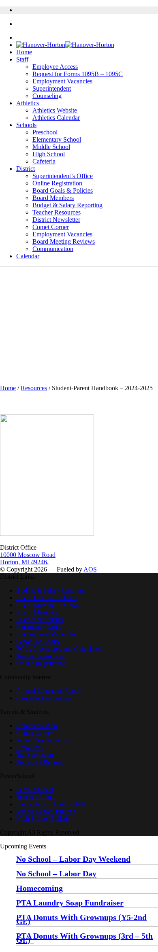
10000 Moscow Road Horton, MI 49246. (28, 558)
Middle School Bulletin (46, 811)
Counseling (47, 95)
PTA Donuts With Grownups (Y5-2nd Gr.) (81, 919)
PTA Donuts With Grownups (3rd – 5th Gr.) (84, 937)
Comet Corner (50, 226)
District (25, 168)
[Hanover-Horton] (65, 44)
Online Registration (57, 183)
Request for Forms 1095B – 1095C (77, 73)
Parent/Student (34, 789)
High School (48, 154)
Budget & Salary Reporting (67, 205)
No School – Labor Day (56, 873)
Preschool (45, 132)
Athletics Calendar (56, 117)
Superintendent (51, 88)
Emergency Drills (38, 626)
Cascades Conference (43, 698)
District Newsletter (56, 219)
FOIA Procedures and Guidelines (58, 648)
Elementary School (56, 139)
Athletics (27, 103)
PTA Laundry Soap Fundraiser (70, 902)
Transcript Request (40, 762)
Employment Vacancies (62, 81)
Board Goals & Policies (62, 190)
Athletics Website (54, 110)
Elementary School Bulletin (51, 804)
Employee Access (55, 66)
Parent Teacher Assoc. (44, 740)
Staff (22, 59)
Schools (26, 124)
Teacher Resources (56, 212)
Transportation (34, 754)
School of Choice (38, 641)
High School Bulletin (43, 818)
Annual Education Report (49, 690)
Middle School (51, 146)
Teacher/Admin (36, 796)
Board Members (53, 197)
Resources (34, 388)
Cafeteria (44, 161)
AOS (90, 569)
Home (24, 52)
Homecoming (39, 888)
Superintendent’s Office (62, 175)
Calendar (27, 256)
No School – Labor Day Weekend (73, 858)
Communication (52, 248)
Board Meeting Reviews (63, 241)
